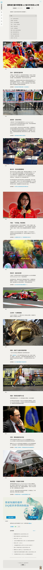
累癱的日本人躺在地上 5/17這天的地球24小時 (22, 549)
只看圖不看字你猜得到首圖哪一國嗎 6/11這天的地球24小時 (25, 551)
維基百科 (14, 355)
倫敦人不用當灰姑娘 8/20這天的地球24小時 (22, 547)
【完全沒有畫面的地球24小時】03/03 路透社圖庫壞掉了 (24, 540)
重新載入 (23, 564)
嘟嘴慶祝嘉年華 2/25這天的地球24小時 (21, 534)
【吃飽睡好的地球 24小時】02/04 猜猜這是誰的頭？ (23, 554)
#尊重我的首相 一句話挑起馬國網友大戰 (22, 494)
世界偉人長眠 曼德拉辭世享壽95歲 (21, 186)
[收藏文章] (24, 8)
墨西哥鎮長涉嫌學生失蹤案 (20, 135)
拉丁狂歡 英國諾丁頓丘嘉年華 (20, 362)
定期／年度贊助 (33, 517)
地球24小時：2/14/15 (18, 538)
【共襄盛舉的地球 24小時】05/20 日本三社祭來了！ (23, 545)
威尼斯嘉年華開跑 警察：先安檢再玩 (21, 87)
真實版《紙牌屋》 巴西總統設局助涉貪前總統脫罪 (24, 447)
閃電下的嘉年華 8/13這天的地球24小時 (21, 536)
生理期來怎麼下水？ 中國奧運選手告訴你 (22, 237)
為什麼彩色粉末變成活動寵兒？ (21, 284)
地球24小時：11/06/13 (18, 543)
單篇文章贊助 (10, 517)
